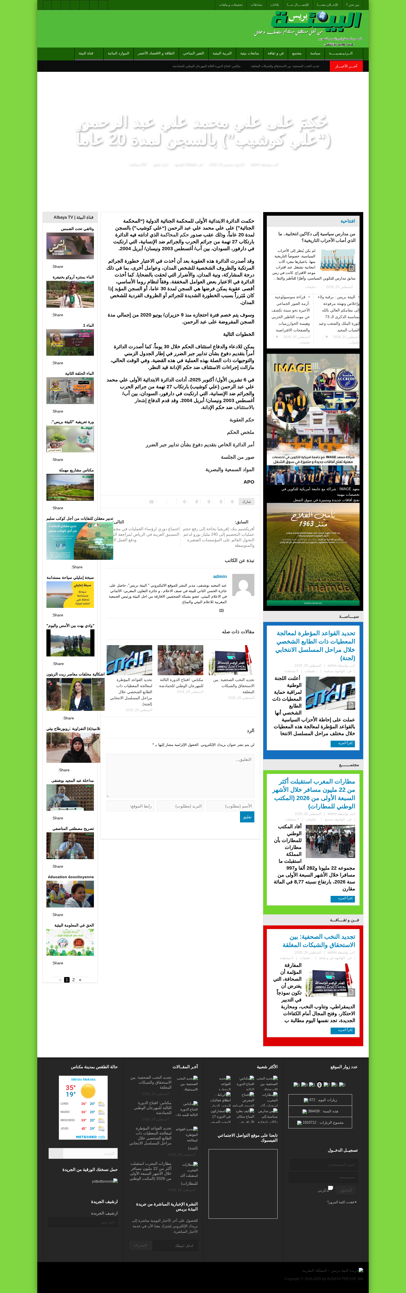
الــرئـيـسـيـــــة (341, 53)
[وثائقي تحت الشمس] (70, 247)
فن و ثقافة (276, 53)
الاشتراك (140, 1245)
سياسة (315, 53)
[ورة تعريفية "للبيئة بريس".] (70, 440)
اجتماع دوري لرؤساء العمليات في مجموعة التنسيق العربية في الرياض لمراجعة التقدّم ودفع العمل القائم (143, 530)
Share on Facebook (69, 266)
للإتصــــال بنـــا (298, 5)
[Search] (56, 1153)
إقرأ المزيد (344, 743)
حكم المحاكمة (174, 235)
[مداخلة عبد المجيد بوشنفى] (70, 798)
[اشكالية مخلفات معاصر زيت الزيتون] (75, 695)
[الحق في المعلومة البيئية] (70, 943)
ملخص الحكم (240, 432)
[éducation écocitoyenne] (70, 895)
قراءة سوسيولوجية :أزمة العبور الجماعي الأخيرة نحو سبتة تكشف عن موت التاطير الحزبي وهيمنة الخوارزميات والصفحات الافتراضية (290, 313)
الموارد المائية (118, 53)
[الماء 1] (70, 343)
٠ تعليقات (311, 287)
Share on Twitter (79, 266)
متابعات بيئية (249, 53)
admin (254, 163)
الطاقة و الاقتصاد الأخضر (156, 53)
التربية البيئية (222, 53)
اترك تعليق (159, 163)
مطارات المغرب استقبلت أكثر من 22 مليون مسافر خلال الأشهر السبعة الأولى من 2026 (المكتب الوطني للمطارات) (313, 794)
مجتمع (297, 53)
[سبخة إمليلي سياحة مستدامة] (70, 595)
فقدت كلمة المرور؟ (341, 1202)
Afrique (190, 163)
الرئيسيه (356, 208)
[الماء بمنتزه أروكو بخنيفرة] (70, 295)
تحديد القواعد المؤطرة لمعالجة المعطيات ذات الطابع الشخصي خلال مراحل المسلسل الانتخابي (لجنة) (131, 691)
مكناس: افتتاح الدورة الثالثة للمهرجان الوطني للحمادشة (207, 66)
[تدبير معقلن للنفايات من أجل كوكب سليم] (79, 541)
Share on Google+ (89, 266)
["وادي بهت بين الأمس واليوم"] (70, 643)
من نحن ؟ (352, 5)
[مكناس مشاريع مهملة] (70, 488)
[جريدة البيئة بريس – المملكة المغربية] (306, 29)
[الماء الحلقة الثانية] (70, 391)
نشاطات (256, 5)
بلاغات (274, 5)
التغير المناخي (193, 53)
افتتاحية (348, 221)
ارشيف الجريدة (104, 1213)
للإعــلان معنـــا (327, 5)
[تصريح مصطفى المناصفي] (70, 846)
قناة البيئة (86, 53)
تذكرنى (323, 1190)
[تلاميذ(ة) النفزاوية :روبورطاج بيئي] (73, 748)
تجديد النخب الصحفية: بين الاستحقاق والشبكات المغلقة (285, 66)
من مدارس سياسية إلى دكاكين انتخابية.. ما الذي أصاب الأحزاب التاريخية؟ (316, 237)
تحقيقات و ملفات (230, 5)
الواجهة (178, 163)
